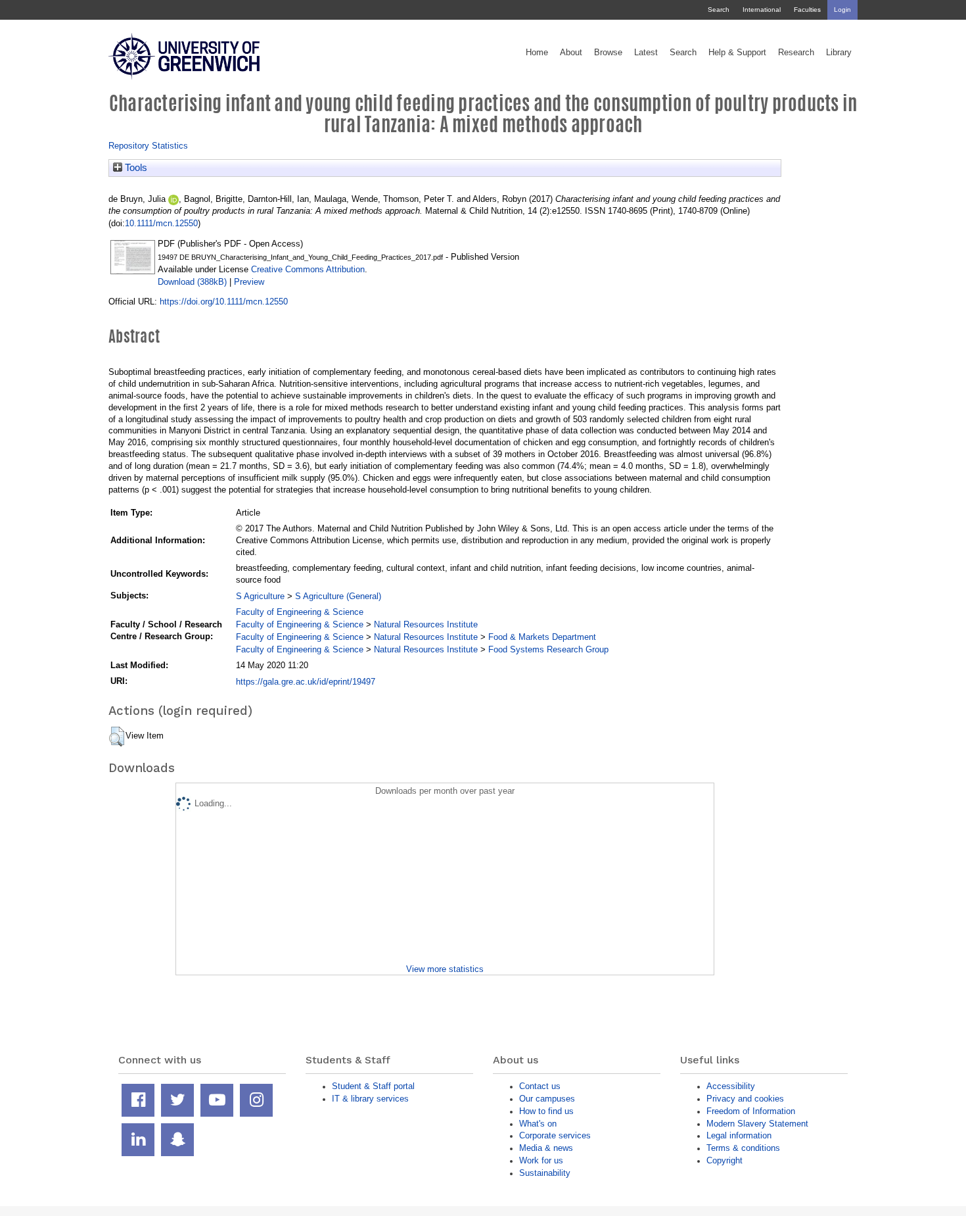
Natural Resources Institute (426, 624)
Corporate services (555, 1135)
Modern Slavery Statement (757, 1124)
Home (537, 52)
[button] (116, 736)
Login (842, 9)
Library (839, 52)
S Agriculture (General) (338, 596)
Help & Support (737, 52)
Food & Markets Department (542, 637)
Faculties (807, 9)
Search (718, 9)
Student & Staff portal (373, 1086)
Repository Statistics (148, 146)
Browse (608, 52)
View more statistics (445, 969)
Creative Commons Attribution (308, 269)
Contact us (540, 1086)
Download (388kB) (192, 282)
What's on (538, 1124)
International (762, 9)
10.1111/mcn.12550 (161, 223)
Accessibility (730, 1086)
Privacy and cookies (745, 1099)
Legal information (738, 1135)
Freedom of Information (750, 1111)
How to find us (546, 1111)
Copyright (724, 1160)
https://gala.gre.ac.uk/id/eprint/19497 (305, 682)
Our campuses (547, 1099)
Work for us (541, 1160)
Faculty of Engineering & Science (299, 612)
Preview (249, 282)
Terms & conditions (743, 1148)
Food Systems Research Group (548, 649)
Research (796, 52)
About (571, 52)
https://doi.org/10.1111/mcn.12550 (224, 301)
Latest (646, 52)
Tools (134, 167)
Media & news (546, 1148)
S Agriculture (260, 596)
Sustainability (544, 1173)
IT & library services (370, 1099)
